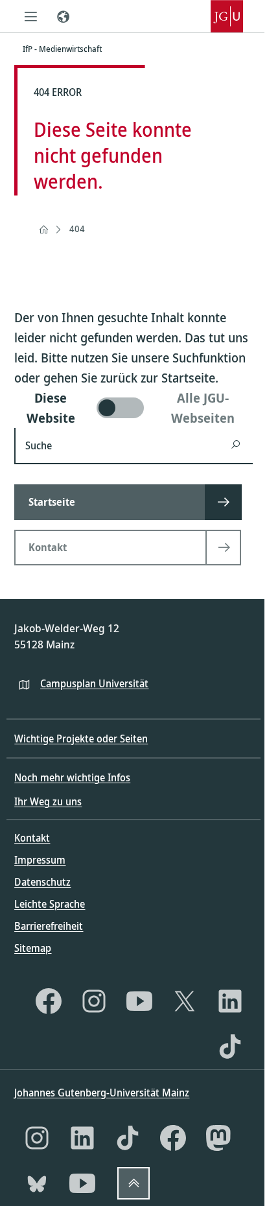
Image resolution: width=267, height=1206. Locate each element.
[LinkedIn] (230, 1001)
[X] (185, 1001)
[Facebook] (49, 1001)
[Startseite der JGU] (227, 16)
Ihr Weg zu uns (48, 801)
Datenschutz (42, 882)
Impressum (39, 860)
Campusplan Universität (94, 683)
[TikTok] (230, 1046)
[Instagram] (94, 1001)
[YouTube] (139, 1001)
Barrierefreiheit (48, 926)
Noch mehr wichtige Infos (72, 777)
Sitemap (32, 948)
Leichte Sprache (49, 904)
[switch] (133, 408)
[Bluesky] (37, 1183)
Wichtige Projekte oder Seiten (81, 738)
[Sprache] (63, 16)
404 (77, 228)
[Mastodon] (218, 1138)
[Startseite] (43, 229)
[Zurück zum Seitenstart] (133, 1183)
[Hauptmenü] (30, 16)
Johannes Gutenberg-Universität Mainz (101, 1092)
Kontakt (32, 838)
